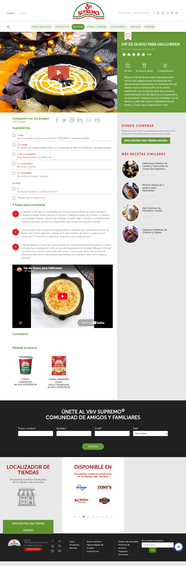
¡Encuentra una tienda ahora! (146, 140)
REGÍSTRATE (125, 13)
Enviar (93, 446)
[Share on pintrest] (72, 120)
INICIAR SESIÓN (141, 13)
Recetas (78, 27)
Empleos (135, 27)
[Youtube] (176, 13)
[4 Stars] (138, 54)
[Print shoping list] (96, 120)
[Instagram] (163, 13)
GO (152, 550)
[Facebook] (153, 13)
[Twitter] (168, 13)
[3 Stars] (134, 54)
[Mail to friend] (88, 120)
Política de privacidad (128, 542)
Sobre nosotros (41, 27)
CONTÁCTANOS (33, 549)
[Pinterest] (158, 13)
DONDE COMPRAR (96, 27)
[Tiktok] (172, 13)
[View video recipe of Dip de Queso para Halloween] (58, 72)
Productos (62, 27)
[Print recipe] (80, 120)
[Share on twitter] (64, 120)
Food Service (118, 27)
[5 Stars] (143, 54)
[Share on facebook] (57, 120)
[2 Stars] (129, 54)
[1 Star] (124, 54)
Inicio (72, 542)
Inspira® (149, 27)
